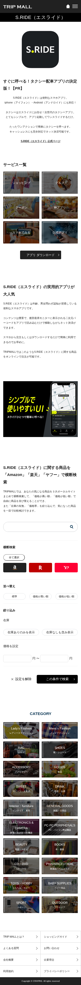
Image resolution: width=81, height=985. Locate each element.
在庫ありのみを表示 (21, 632)
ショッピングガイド (55, 936)
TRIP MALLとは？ (13, 936)
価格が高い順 (40, 596)
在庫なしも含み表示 (59, 632)
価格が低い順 (66, 596)
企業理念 (49, 959)
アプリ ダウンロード (41, 255)
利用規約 (8, 971)
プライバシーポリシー (57, 971)
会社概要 (8, 959)
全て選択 (14, 557)
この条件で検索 (57, 679)
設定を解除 (23, 679)
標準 (14, 596)
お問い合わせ (51, 948)
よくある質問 (11, 948)
